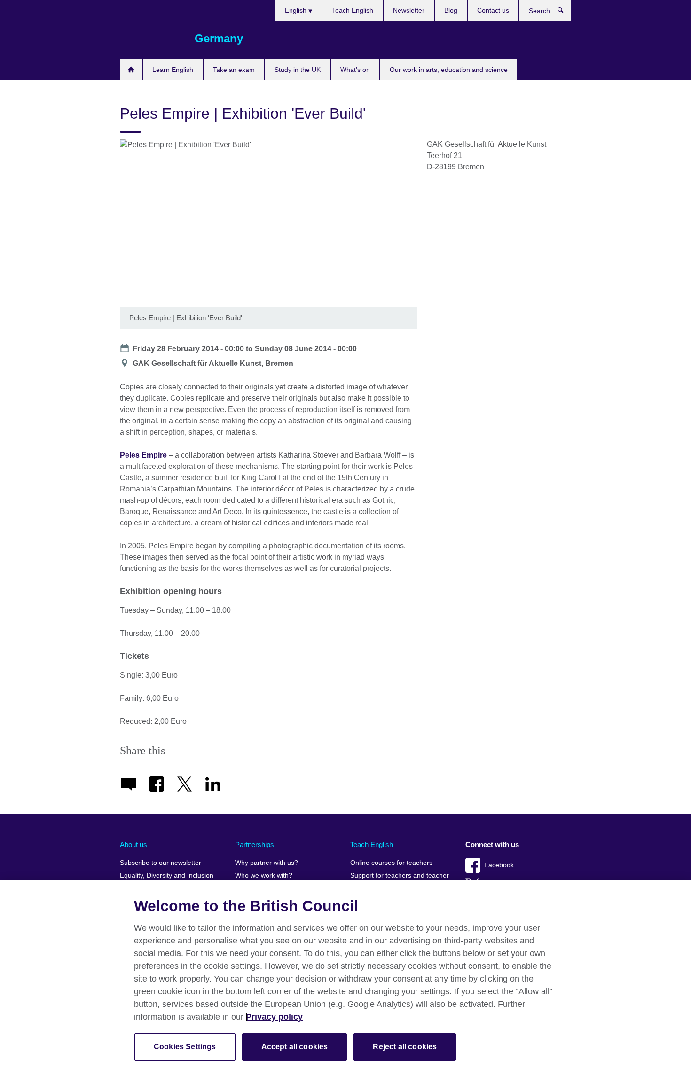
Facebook (499, 865)
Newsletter (408, 10)
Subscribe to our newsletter (160, 862)
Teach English (352, 10)
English (296, 10)
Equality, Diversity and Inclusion (166, 875)
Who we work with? (263, 875)
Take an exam (234, 69)
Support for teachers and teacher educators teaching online (399, 879)
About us (133, 844)
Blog (450, 10)
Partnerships (254, 844)
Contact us (493, 10)
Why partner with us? (266, 862)
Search (565, 12)
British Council (147, 39)
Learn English (172, 69)
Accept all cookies (294, 1047)
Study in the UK (298, 69)
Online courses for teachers (391, 862)
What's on (355, 69)
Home (131, 69)
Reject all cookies (405, 1047)
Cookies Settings (185, 1047)
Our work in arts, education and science (449, 69)
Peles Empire (143, 455)
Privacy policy (274, 1017)
